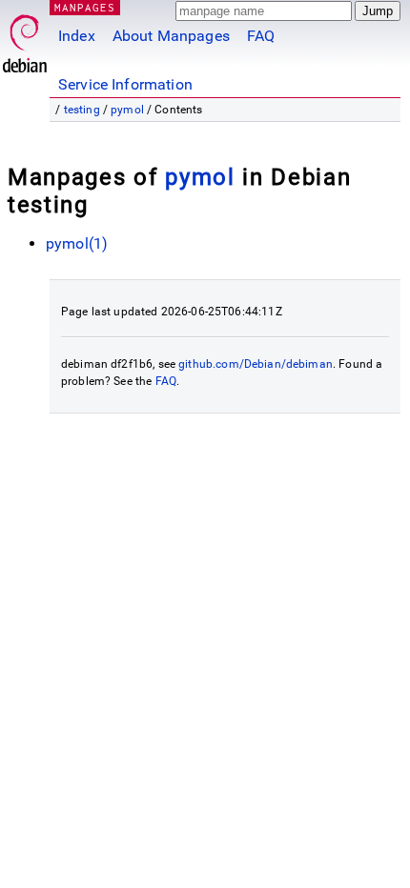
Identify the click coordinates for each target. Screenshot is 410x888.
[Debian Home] (25, 38)
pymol (127, 109)
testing (82, 109)
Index (76, 36)
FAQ (261, 36)
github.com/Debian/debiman (255, 364)
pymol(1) (77, 243)
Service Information (125, 84)
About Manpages (171, 36)
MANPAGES (84, 7)
